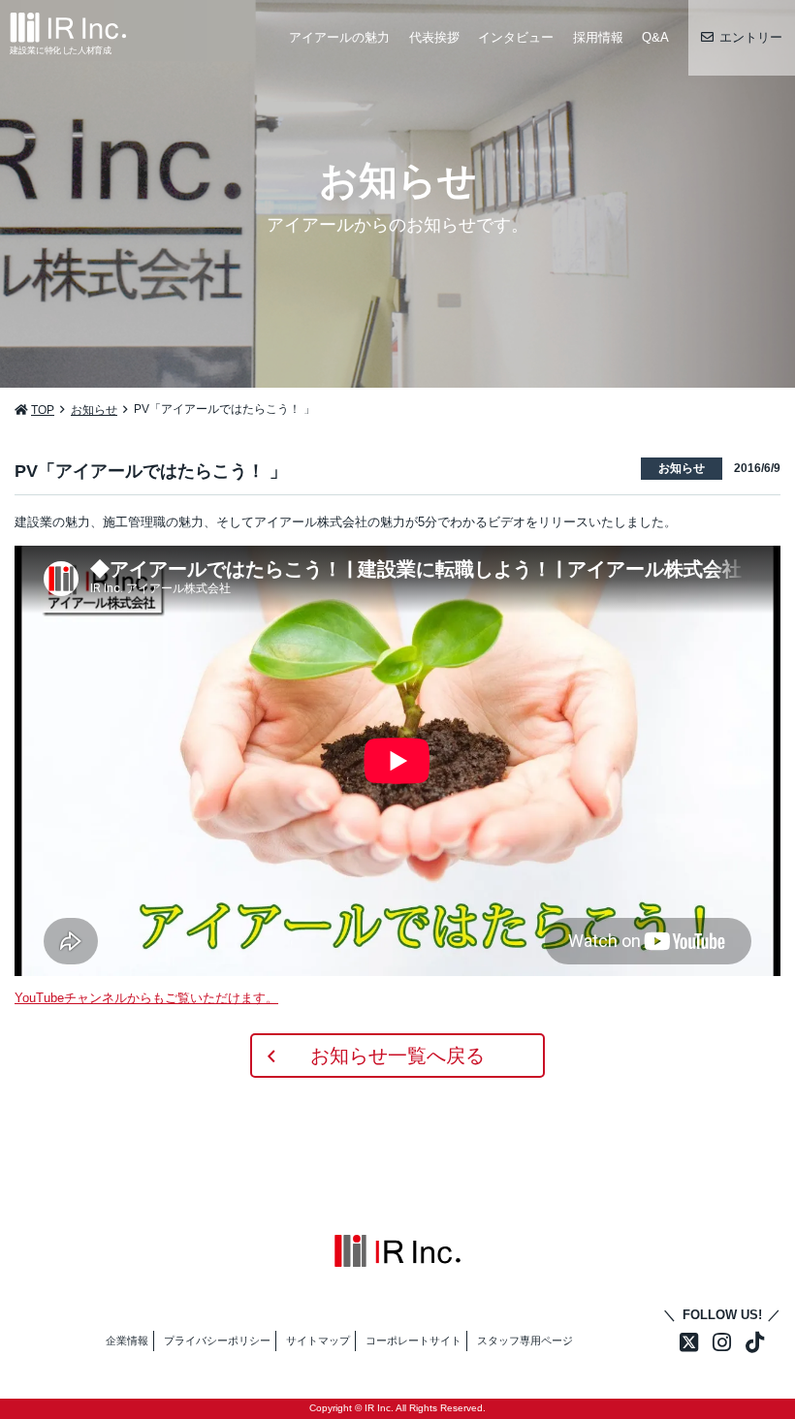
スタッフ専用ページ (525, 1340)
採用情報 (598, 37)
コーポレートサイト (413, 1340)
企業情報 (127, 1340)
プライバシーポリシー (217, 1340)
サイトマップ (318, 1340)
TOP (42, 410)
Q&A (655, 37)
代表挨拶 (434, 37)
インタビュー (516, 37)
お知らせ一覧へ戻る (397, 1055)
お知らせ (94, 410)
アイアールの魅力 (339, 37)
